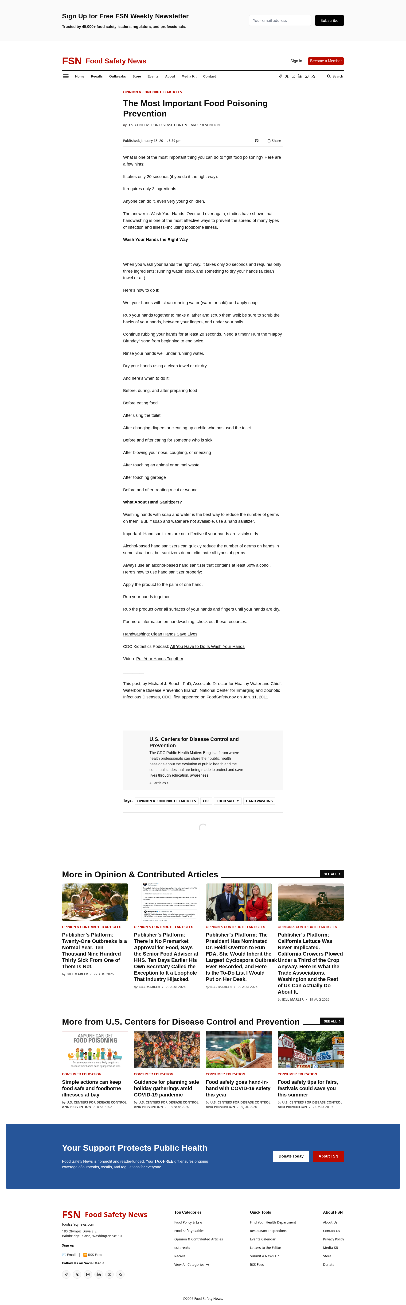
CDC (206, 801)
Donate (328, 1264)
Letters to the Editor (265, 1247)
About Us (330, 1222)
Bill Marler (77, 974)
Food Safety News (208, 1298)
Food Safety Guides (189, 1230)
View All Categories (189, 1264)
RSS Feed (257, 1264)
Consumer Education (81, 1074)
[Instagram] (293, 76)
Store (327, 1256)
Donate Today (291, 1156)
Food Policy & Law (188, 1222)
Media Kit (330, 1247)
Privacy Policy (333, 1239)
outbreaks (182, 1247)
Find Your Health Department (273, 1222)
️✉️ (69, 1254)
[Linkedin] (300, 76)
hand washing (259, 801)
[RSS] (313, 76)
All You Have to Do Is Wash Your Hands (207, 646)
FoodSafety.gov (221, 697)
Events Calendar (263, 1239)
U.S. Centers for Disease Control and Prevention (174, 125)
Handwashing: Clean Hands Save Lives (160, 634)
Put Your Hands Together (159, 658)
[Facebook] (280, 76)
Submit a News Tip (265, 1256)
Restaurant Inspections (268, 1230)
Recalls (179, 1256)
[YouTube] (306, 76)
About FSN (328, 1156)
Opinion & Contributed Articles (152, 92)
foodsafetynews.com (78, 1224)
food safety (228, 801)
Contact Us (331, 1230)
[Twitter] (287, 76)
